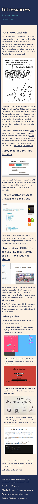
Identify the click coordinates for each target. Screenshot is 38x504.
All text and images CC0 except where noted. (17, 490)
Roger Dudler (11, 359)
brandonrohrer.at (23, 482)
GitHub (32, 131)
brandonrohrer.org (8, 482)
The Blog (5, 19)
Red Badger (10, 388)
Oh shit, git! (10, 417)
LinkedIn (30, 107)
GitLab (31, 136)
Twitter (4, 109)
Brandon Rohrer (11, 15)
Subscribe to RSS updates (10, 486)
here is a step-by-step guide (23, 146)
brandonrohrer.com (22, 479)
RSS (12, 19)
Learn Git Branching (13, 327)
